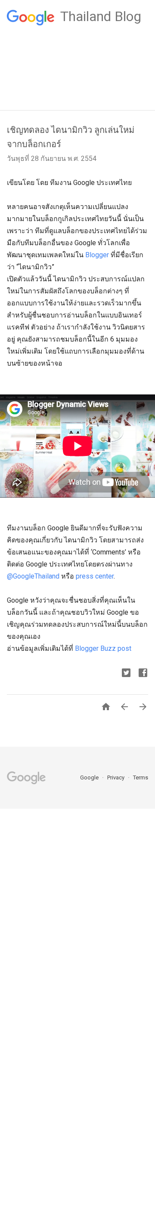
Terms (140, 777)
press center (95, 576)
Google (90, 777)
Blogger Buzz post (103, 648)
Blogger (97, 255)
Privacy (116, 777)
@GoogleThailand (33, 576)
